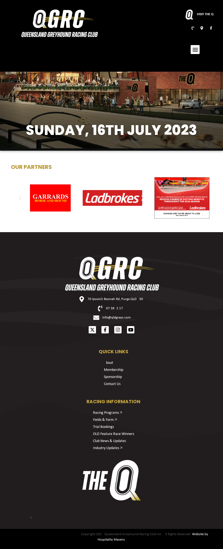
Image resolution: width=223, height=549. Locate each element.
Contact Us (112, 384)
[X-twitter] (92, 329)
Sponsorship (113, 377)
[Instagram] (118, 329)
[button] (195, 49)
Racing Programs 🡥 (107, 413)
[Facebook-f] (105, 329)
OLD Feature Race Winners (113, 434)
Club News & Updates (109, 441)
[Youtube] (130, 329)
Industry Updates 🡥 (107, 448)
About (108, 363)
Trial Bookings (103, 427)
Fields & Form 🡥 (105, 420)
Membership (113, 370)
